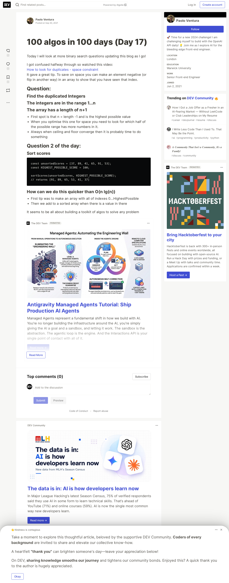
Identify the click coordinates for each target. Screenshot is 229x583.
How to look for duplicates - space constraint (62, 70)
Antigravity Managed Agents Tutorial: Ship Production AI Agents (79, 307)
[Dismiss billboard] (221, 529)
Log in (192, 4)
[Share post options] (8, 102)
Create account (212, 4)
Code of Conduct (78, 410)
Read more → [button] (38, 520)
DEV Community (200, 98)
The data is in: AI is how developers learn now (83, 488)
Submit (40, 400)
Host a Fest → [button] (178, 274)
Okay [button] (17, 576)
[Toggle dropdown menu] (148, 223)
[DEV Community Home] (7, 4)
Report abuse (100, 410)
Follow (195, 29)
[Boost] (8, 90)
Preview (58, 400)
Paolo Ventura (45, 19)
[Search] (17, 5)
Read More (36, 355)
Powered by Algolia (113, 5)
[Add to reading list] (8, 79)
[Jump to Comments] (8, 65)
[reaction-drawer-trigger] (8, 52)
